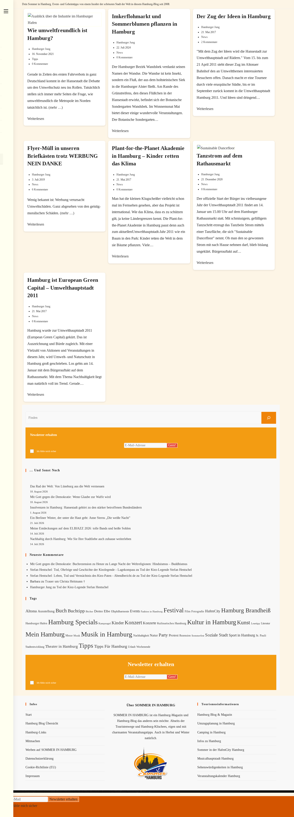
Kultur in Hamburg (211, 622)
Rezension (185, 635)
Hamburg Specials (73, 622)
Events (135, 611)
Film (187, 611)
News (119, 52)
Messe (69, 635)
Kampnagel (105, 623)
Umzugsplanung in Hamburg (216, 723)
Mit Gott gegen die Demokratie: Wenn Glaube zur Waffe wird (70, 497)
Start (28, 714)
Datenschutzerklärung (39, 758)
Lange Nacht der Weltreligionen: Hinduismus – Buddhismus (148, 564)
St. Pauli (261, 635)
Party (163, 635)
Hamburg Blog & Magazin (214, 714)
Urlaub (132, 646)
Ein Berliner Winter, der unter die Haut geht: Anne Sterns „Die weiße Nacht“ (80, 518)
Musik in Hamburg (106, 634)
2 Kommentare (209, 42)
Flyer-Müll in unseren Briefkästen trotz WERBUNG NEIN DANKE (62, 156)
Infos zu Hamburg (209, 741)
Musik (77, 635)
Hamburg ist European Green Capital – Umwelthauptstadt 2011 (62, 287)
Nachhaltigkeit (141, 635)
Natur (154, 635)
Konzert (133, 622)
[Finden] (268, 418)
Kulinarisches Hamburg (171, 623)
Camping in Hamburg (211, 732)
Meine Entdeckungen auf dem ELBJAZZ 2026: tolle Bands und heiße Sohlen (80, 528)
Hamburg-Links (35, 732)
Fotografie (197, 611)
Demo (98, 611)
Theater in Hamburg (61, 646)
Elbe (107, 611)
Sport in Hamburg (242, 635)
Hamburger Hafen (36, 623)
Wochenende (143, 646)
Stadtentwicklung (34, 646)
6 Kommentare (40, 189)
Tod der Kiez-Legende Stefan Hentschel (166, 569)
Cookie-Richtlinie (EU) (40, 767)
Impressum (32, 776)
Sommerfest (198, 635)
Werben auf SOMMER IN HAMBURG (50, 750)
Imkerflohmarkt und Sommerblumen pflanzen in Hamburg (144, 24)
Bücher (89, 611)
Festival (174, 610)
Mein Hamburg (45, 634)
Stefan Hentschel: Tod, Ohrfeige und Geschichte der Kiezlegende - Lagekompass (82, 569)
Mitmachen (32, 741)
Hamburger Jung (41, 49)
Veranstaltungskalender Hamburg (218, 776)
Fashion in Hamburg (152, 611)
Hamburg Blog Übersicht (41, 723)
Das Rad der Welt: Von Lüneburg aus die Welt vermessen (67, 486)
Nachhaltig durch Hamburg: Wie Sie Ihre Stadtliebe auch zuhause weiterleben (80, 539)
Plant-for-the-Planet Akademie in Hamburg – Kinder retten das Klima (148, 156)
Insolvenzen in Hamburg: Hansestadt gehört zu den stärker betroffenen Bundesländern (86, 507)
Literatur (265, 623)
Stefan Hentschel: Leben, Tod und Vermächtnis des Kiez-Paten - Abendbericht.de (83, 575)
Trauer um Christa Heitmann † (65, 581)
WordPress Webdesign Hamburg (132, 791)
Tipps (35, 59)
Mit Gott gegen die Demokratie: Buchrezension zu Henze (67, 564)
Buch (61, 610)
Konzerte (149, 623)
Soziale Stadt (216, 635)
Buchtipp (76, 610)
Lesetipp (255, 623)
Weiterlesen (35, 119)
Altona (31, 611)
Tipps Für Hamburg (110, 646)
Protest (173, 635)
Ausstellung (46, 611)
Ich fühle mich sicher (46, 451)
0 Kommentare (40, 63)
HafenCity (212, 611)
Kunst (243, 622)
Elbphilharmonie (120, 611)
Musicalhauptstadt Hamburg (215, 758)
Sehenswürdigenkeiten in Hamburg (220, 767)
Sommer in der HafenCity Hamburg (220, 750)
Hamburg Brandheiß (246, 610)
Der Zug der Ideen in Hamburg (234, 16)
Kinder (118, 622)
